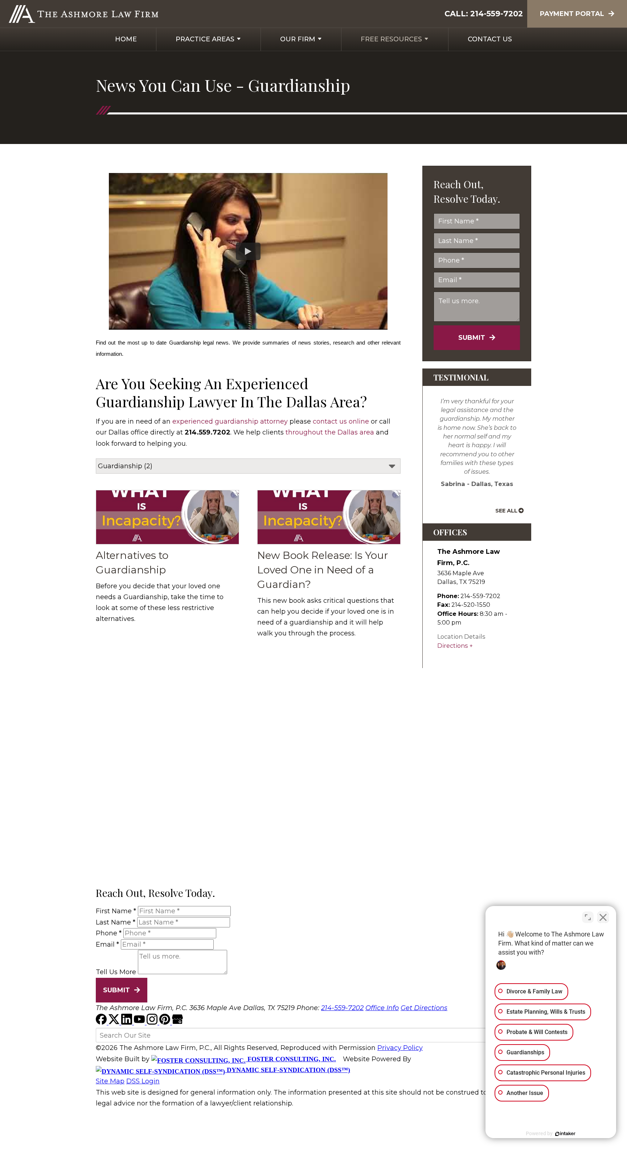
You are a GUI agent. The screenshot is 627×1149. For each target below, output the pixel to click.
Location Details (461, 636)
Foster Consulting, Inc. (291, 1059)
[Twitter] (114, 1022)
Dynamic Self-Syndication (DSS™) (287, 1070)
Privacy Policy (400, 1048)
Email (107, 944)
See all (506, 510)
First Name (116, 911)
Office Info (382, 1008)
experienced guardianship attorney (230, 421)
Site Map (110, 1081)
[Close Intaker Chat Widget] (603, 917)
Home (126, 39)
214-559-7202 (496, 13)
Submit (471, 338)
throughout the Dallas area (330, 432)
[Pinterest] (165, 1022)
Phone (109, 933)
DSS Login (143, 1081)
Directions (452, 645)
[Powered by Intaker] (565, 1134)
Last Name (115, 922)
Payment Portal (572, 14)
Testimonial (460, 377)
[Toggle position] (588, 917)
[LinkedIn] (127, 1022)
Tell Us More (116, 972)
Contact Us (490, 39)
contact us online (341, 421)
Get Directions (424, 1008)
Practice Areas (205, 39)
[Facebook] (102, 1022)
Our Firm (297, 39)
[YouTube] (140, 1022)
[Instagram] (153, 1022)
